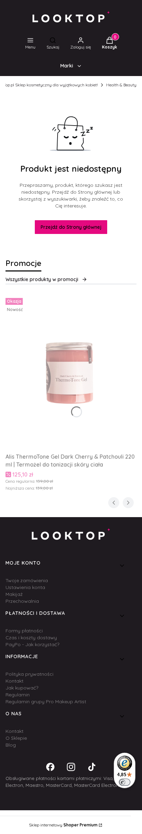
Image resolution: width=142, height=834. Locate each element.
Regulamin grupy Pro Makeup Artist (46, 701)
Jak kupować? (22, 688)
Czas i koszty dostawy (31, 637)
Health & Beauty (121, 84)
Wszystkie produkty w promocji (42, 279)
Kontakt (14, 681)
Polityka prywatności (29, 674)
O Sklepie (16, 738)
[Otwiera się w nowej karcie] (50, 766)
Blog (11, 745)
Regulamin (18, 695)
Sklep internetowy (63, 824)
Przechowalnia (22, 601)
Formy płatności (24, 631)
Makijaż (14, 594)
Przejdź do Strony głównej (71, 227)
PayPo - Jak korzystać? (32, 644)
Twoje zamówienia (27, 580)
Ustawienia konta (25, 587)
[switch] (124, 782)
